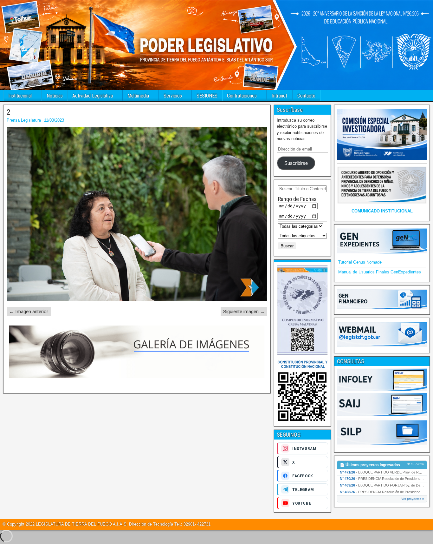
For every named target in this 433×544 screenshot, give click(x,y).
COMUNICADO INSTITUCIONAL (382, 211)
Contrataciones (242, 96)
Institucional (20, 96)
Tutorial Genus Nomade (360, 262)
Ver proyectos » (412, 498)
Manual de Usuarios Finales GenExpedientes (379, 272)
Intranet (279, 96)
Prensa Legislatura (24, 120)
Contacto (306, 96)
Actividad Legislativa (92, 96)
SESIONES (207, 96)
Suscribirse (296, 163)
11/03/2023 (54, 120)
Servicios (173, 96)
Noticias (55, 96)
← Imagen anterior (28, 311)
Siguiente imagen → (244, 311)
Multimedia (138, 96)
